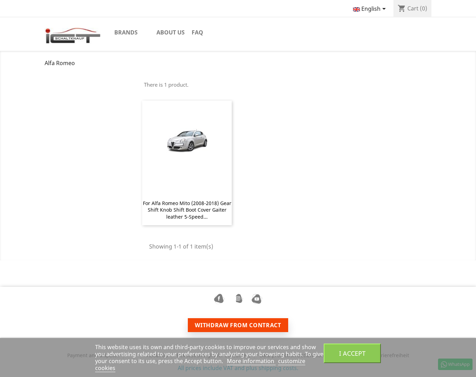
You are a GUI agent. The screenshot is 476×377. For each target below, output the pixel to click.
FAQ (197, 32)
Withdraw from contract (238, 325)
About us (170, 32)
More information (251, 361)
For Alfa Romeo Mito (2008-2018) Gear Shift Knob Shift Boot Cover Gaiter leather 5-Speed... (187, 210)
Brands (126, 32)
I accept (352, 353)
